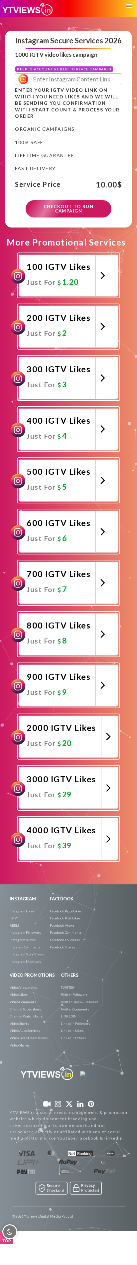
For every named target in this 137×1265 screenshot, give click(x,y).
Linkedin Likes (72, 1030)
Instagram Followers (25, 932)
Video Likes (19, 994)
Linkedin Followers (75, 1023)
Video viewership (23, 987)
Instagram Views (23, 940)
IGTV (13, 918)
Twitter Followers (74, 994)
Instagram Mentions (25, 961)
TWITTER (67, 987)
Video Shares (20, 1045)
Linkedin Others (73, 1038)
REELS (14, 925)
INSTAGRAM (23, 898)
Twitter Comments (75, 1009)
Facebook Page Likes (65, 911)
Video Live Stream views (29, 1038)
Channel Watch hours (26, 1016)
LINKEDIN (68, 1016)
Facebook (61, 898)
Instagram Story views (27, 954)
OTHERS (69, 975)
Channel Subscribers (25, 1009)
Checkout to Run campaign (69, 209)
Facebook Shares (62, 947)
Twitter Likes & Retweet (79, 1002)
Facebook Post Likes (65, 918)
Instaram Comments (25, 947)
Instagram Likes (22, 911)
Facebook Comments (65, 932)
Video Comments (23, 1002)
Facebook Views (62, 925)
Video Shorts (19, 1023)
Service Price (38, 184)
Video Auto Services (25, 1030)
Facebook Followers (65, 940)
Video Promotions (32, 975)
